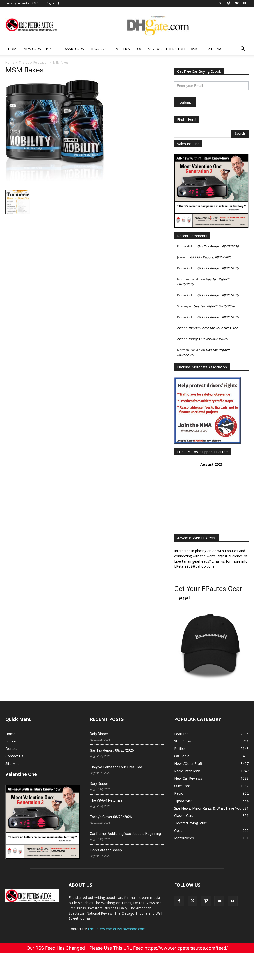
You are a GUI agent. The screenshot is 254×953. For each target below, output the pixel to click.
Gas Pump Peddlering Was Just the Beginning (125, 834)
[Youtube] (233, 901)
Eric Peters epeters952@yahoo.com (116, 928)
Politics (122, 48)
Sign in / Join (55, 3)
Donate (218, 48)
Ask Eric (198, 48)
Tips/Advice (99, 48)
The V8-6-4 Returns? (106, 800)
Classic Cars (72, 48)
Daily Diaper (99, 734)
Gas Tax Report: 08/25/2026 (217, 246)
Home (13, 48)
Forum (10, 741)
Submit (185, 102)
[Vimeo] (206, 901)
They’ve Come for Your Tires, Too (213, 328)
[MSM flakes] (55, 184)
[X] (192, 901)
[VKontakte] (219, 901)
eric (180, 328)
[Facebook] (179, 901)
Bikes (51, 48)
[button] (243, 49)
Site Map (12, 763)
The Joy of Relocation (33, 62)
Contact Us (14, 756)
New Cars (32, 48)
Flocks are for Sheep (106, 850)
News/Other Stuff (169, 48)
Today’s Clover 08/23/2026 (207, 339)
